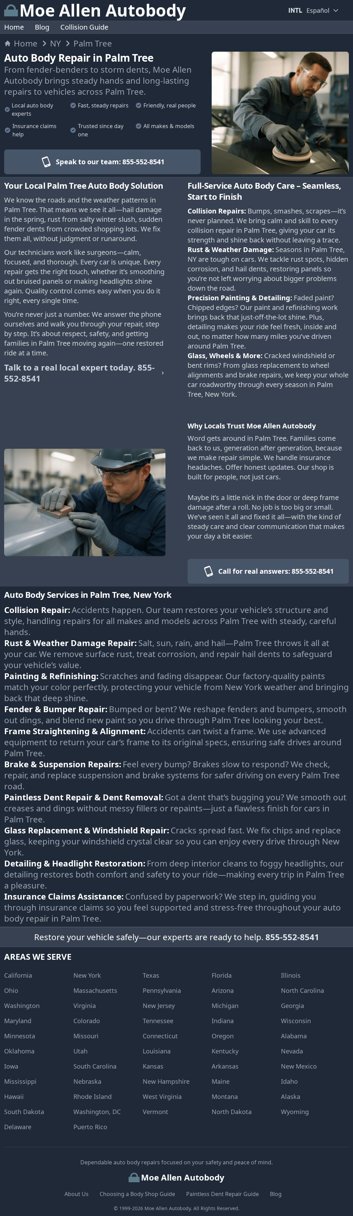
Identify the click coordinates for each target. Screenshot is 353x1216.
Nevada (292, 1051)
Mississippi (20, 1081)
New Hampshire (166, 1081)
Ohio (11, 990)
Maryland (17, 1021)
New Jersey (159, 1005)
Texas (151, 975)
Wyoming (295, 1112)
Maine (221, 1081)
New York (87, 975)
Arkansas (225, 1066)
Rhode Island (92, 1096)
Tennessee (158, 1021)
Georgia (292, 1005)
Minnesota (19, 1036)
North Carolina (302, 990)
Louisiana (157, 1051)
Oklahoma (19, 1051)
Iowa (11, 1066)
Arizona (223, 990)
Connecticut (160, 1036)
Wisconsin (296, 1021)
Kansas (153, 1066)
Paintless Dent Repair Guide (222, 1194)
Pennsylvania (162, 990)
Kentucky (225, 1051)
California (18, 975)
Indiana (223, 1021)
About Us (76, 1194)
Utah (80, 1051)
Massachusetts (95, 990)
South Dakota (24, 1112)
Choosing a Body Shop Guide (137, 1194)
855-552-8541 (292, 937)
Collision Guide (84, 27)
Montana (225, 1096)
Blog (42, 27)
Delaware (17, 1127)
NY (55, 43)
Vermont (155, 1112)
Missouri (86, 1036)
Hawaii (14, 1096)
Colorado (86, 1021)
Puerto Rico (90, 1127)
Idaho (289, 1081)
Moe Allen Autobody (167, 1208)
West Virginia (162, 1096)
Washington (22, 1005)
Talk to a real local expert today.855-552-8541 (79, 373)
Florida (222, 975)
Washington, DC (97, 1112)
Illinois (291, 975)
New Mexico (299, 1066)
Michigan (225, 1005)
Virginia (84, 1005)
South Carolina (95, 1066)
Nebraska (87, 1081)
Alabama (294, 1036)
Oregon (223, 1036)
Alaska (290, 1096)
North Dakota (232, 1112)
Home (14, 27)
